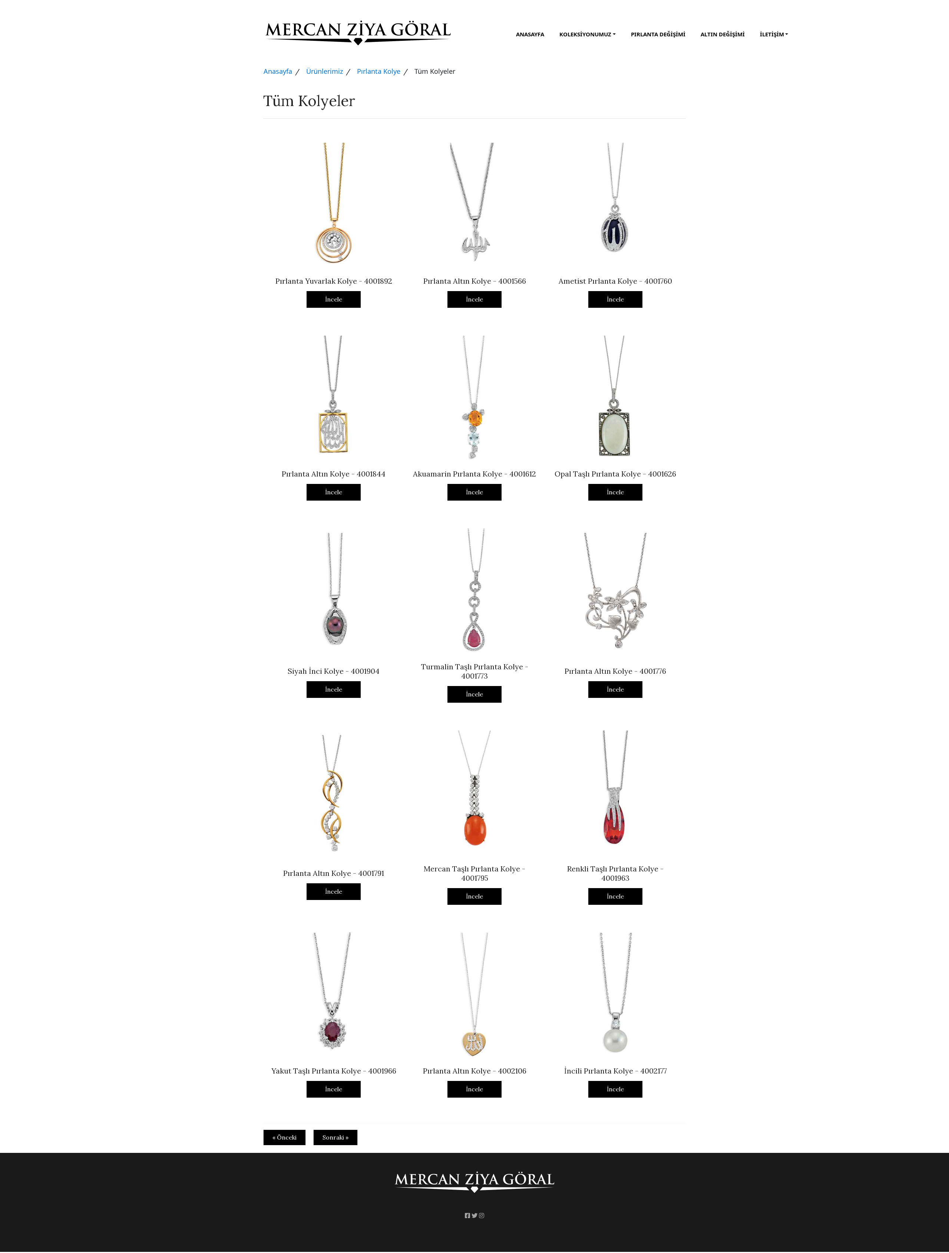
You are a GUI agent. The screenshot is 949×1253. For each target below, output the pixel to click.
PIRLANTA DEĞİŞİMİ (658, 34)
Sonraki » (335, 1137)
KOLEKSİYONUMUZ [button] (585, 34)
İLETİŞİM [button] (772, 34)
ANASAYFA (530, 34)
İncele (333, 299)
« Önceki (284, 1137)
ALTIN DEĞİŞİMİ (723, 34)
